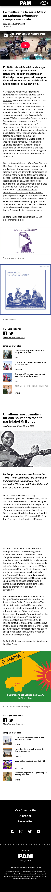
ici (23, 220)
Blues (5, 707)
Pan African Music (14, 426)
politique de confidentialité (12, 874)
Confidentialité (25, 810)
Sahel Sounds (9, 320)
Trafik (21, 867)
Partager (44, 3)
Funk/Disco (15, 707)
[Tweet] (11, 333)
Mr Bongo (25, 707)
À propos (25, 815)
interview (7, 100)
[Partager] (5, 333)
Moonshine (36, 867)
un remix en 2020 (29, 620)
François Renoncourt (15, 24)
